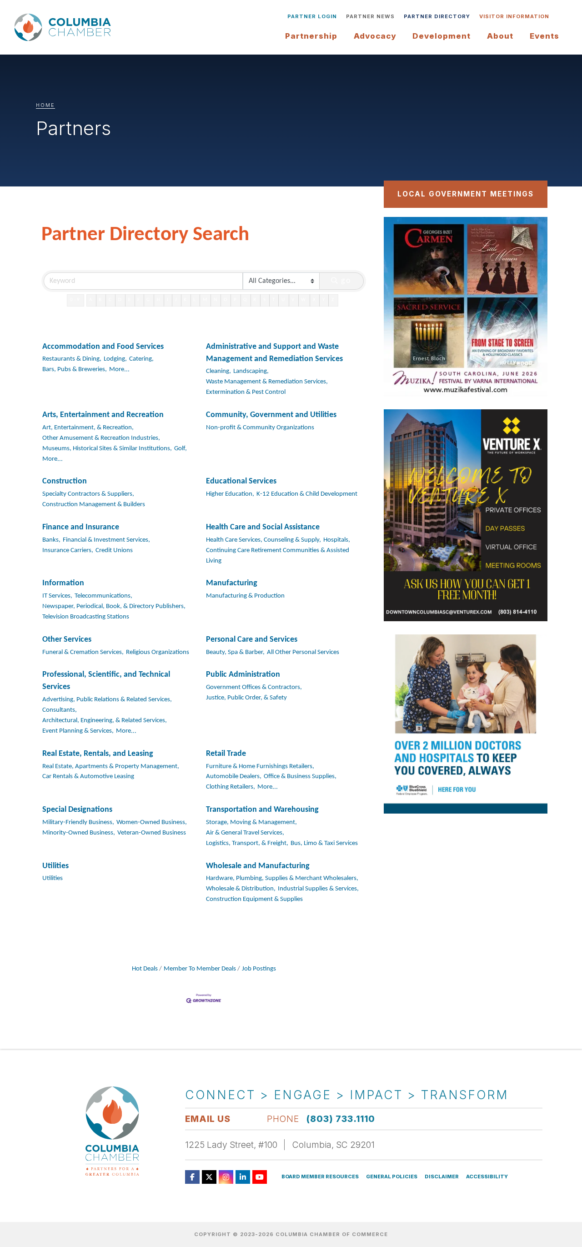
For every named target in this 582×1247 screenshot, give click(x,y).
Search (560, 16)
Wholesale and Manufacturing (258, 866)
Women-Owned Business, (151, 822)
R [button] (255, 299)
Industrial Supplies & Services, (318, 888)
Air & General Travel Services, (245, 833)
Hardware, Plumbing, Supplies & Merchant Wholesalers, (282, 878)
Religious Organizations (157, 652)
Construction (64, 481)
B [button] (101, 299)
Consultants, (59, 710)
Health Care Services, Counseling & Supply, (263, 540)
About (500, 35)
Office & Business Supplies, (300, 776)
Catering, (141, 359)
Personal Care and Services (251, 639)
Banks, (51, 540)
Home (45, 105)
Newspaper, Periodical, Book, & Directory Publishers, (114, 606)
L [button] (195, 299)
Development (441, 35)
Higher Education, (230, 494)
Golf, (180, 448)
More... (119, 369)
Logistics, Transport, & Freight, (247, 843)
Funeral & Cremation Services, (83, 652)
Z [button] (333, 299)
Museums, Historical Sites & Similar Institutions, (107, 448)
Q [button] (245, 299)
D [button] (120, 299)
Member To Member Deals (200, 968)
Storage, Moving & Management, (251, 822)
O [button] (226, 299)
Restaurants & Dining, (71, 359)
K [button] (186, 299)
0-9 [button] (75, 299)
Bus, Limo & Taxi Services (324, 843)
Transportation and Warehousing (262, 809)
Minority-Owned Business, (78, 833)
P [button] (236, 299)
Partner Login (312, 16)
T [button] (274, 299)
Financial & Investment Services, (106, 540)
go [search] (346, 281)
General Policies (391, 1176)
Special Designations (77, 809)
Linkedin (243, 1177)
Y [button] (324, 299)
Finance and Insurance (80, 527)
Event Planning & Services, (78, 731)
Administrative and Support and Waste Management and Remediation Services (274, 352)
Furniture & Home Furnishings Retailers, (260, 766)
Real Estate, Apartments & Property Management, (110, 766)
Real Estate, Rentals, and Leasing (97, 753)
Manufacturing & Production (245, 596)
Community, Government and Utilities (271, 415)
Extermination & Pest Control (246, 392)
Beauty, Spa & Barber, (235, 652)
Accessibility (487, 1176)
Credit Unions (114, 550)
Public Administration (243, 674)
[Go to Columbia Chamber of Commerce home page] (65, 27)
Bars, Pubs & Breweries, (74, 369)
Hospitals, (336, 540)
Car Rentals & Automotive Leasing (88, 776)
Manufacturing (231, 583)
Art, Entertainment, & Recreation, (88, 427)
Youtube (259, 1177)
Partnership (311, 35)
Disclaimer (442, 1176)
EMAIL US (208, 1118)
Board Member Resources (320, 1176)
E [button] (130, 299)
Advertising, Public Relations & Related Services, (107, 699)
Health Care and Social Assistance (263, 527)
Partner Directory (437, 16)
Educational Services (241, 481)
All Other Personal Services (303, 652)
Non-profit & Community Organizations (260, 427)
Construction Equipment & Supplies (254, 899)
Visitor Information (514, 16)
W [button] (304, 299)
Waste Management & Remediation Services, (267, 381)
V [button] (293, 299)
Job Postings (259, 968)
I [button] (168, 299)
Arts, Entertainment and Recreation (103, 415)
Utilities (55, 866)
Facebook (192, 1177)
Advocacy (375, 35)
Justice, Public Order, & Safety (246, 697)
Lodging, (115, 359)
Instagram (226, 1177)
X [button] (315, 299)
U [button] (283, 299)
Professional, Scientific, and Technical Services (106, 680)
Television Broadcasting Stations (85, 616)
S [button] (265, 299)
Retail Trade (226, 753)
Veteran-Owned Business (151, 833)
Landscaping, (251, 371)
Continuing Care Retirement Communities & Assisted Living (277, 555)
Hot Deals (145, 968)
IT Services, (57, 596)
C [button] (111, 299)
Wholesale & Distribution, (241, 888)
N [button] (216, 299)
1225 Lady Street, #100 (231, 1144)
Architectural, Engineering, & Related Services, (104, 720)
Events (544, 35)
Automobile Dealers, (233, 776)
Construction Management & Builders (93, 504)
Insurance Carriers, (67, 550)
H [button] (159, 299)
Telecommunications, (103, 596)
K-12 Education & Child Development (306, 494)
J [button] (176, 299)
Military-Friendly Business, (78, 822)
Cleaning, (218, 371)
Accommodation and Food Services (103, 346)
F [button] (139, 299)
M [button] (205, 299)
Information (63, 583)
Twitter (209, 1177)
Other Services (66, 639)
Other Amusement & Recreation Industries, (101, 438)
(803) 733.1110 (340, 1118)
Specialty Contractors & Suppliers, (88, 494)
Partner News (370, 16)
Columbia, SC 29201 (333, 1144)
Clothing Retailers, (230, 787)
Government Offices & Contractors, (254, 687)
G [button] (148, 299)
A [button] (91, 299)
